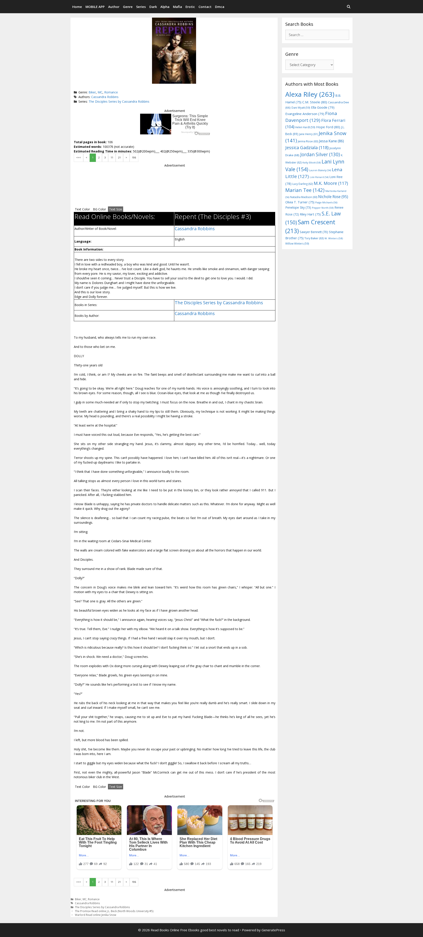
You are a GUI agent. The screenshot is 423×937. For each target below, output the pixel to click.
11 (112, 157)
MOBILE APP (95, 6)
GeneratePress (273, 930)
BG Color (99, 209)
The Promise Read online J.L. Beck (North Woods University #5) (114, 911)
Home (77, 6)
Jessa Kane (331, 141)
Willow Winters (297, 243)
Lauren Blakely (320, 170)
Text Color (82, 209)
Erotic (190, 6)
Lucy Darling (302, 184)
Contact (205, 6)
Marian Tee (305, 190)
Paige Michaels (326, 202)
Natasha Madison (303, 197)
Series (141, 6)
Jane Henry (308, 134)
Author (113, 6)
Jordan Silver (320, 154)
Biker (92, 92)
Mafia (177, 6)
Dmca (219, 6)
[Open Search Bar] (348, 6)
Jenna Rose (308, 141)
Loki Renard (319, 177)
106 (134, 157)
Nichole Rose (333, 196)
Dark (153, 6)
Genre (128, 6)
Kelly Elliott (311, 162)
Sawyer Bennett (314, 232)
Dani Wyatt (300, 107)
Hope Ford (328, 127)
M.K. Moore (331, 183)
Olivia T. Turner (299, 202)
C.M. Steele (314, 102)
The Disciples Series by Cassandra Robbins (119, 101)
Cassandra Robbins (105, 97)
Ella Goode (322, 107)
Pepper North (323, 207)
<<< (78, 157)
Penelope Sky (298, 207)
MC (100, 92)
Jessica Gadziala (307, 147)
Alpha (164, 6)
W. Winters (334, 238)
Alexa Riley (309, 94)
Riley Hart (310, 214)
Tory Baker (314, 238)
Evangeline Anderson (304, 113)
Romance (111, 92)
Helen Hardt (305, 127)
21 (119, 157)
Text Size (115, 209)
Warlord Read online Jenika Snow (95, 915)
